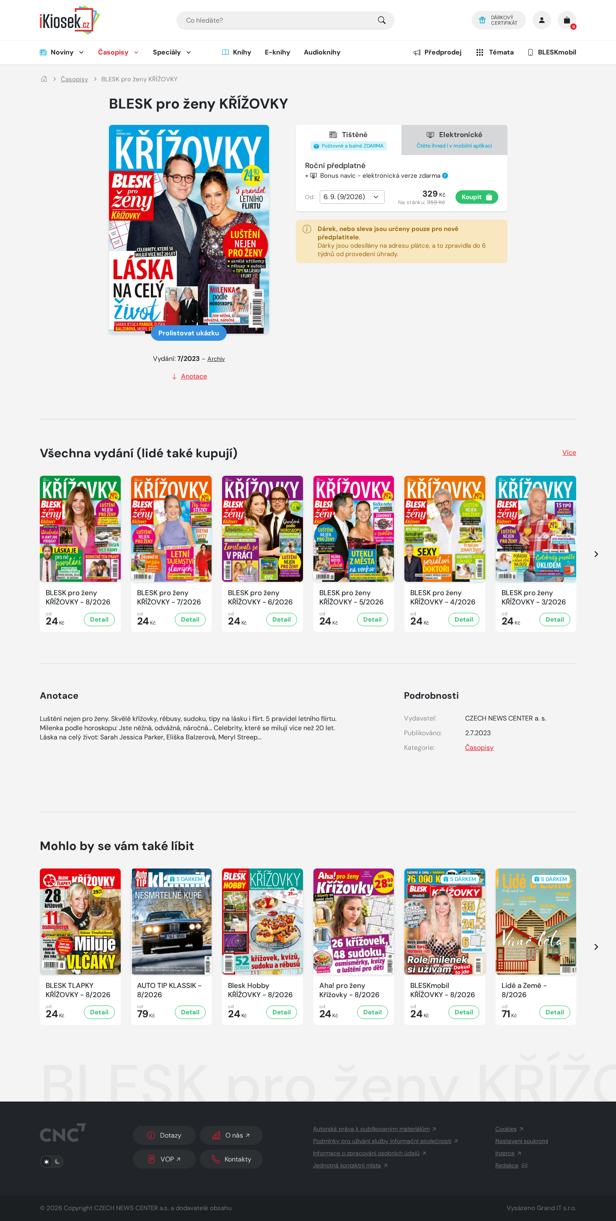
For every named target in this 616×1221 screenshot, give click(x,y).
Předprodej (442, 52)
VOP (167, 1159)
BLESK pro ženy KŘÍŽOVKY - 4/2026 (443, 597)
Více (569, 452)
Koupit (472, 197)
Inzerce (505, 1153)
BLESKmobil (557, 52)
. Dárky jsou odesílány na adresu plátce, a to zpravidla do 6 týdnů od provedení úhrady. (402, 241)
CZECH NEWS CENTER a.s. (131, 1208)
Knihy (242, 52)
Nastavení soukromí (521, 1141)
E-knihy (277, 52)
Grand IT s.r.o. (556, 1208)
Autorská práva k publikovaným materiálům (371, 1129)
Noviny (62, 52)
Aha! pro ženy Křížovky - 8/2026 (349, 990)
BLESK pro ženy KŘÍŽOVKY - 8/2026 (78, 597)
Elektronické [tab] (454, 139)
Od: (310, 197)
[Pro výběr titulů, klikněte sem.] (381, 20)
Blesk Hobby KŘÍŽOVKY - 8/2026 (260, 990)
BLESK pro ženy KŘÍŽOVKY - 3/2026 (534, 597)
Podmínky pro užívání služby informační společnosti (382, 1141)
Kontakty (238, 1159)
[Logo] (70, 20)
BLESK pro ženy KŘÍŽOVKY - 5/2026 (351, 597)
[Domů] (44, 79)
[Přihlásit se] (542, 20)
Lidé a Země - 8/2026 (524, 990)
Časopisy (113, 52)
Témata (501, 52)
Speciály (167, 52)
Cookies (506, 1129)
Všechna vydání (139, 453)
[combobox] (285, 20)
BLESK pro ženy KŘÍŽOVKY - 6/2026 (260, 597)
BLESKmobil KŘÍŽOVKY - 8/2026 (442, 990)
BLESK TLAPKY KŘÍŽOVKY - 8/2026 (78, 990)
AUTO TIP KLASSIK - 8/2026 (169, 990)
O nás (234, 1135)
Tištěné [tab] (352, 139)
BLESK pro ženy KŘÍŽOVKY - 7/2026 (169, 597)
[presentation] (588, 554)
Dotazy (170, 1135)
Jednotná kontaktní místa (347, 1165)
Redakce (506, 1165)
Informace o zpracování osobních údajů (366, 1153)
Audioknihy (322, 52)
